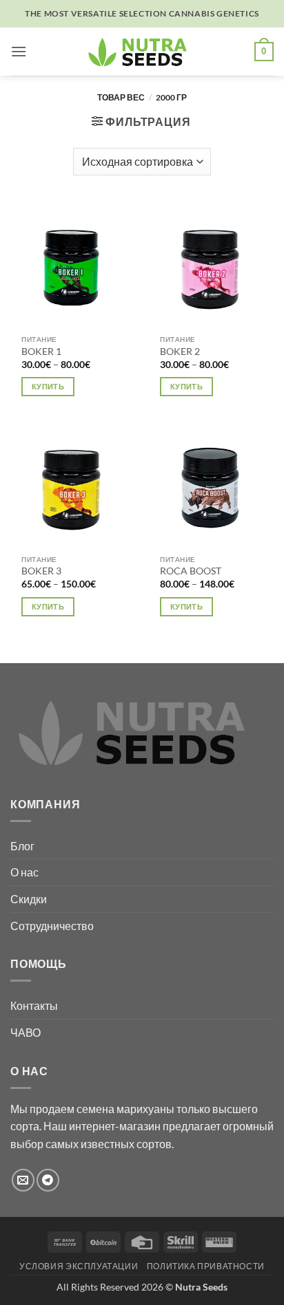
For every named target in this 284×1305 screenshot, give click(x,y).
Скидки (28, 898)
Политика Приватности (206, 1266)
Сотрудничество (52, 925)
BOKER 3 (41, 570)
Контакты (34, 1005)
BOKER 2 (180, 351)
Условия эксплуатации (78, 1266)
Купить (48, 386)
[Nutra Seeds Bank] (142, 51)
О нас (24, 871)
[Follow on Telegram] (48, 1180)
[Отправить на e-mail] (23, 1180)
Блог (22, 845)
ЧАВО (25, 1032)
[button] (18, 51)
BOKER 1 (41, 351)
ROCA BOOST (190, 570)
